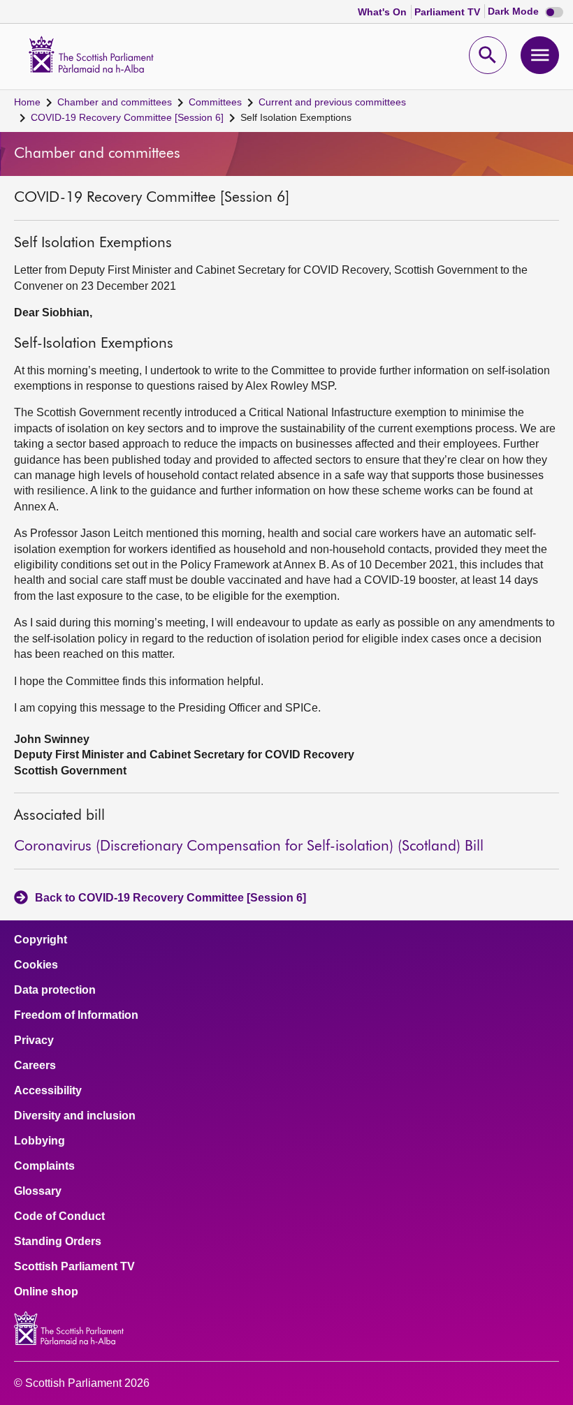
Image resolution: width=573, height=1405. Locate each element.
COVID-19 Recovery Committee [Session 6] (127, 117)
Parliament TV (448, 11)
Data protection (55, 990)
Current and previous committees (332, 102)
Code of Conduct (59, 1216)
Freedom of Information (76, 1015)
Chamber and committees (114, 102)
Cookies (36, 965)
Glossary (37, 1191)
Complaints (44, 1166)
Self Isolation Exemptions (295, 117)
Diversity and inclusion (75, 1115)
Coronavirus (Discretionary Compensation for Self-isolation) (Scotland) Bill (249, 846)
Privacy (34, 1040)
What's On (383, 11)
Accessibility (48, 1090)
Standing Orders (57, 1241)
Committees (215, 102)
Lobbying (39, 1141)
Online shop (46, 1291)
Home (27, 102)
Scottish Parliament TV (74, 1266)
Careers (35, 1065)
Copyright (40, 940)
